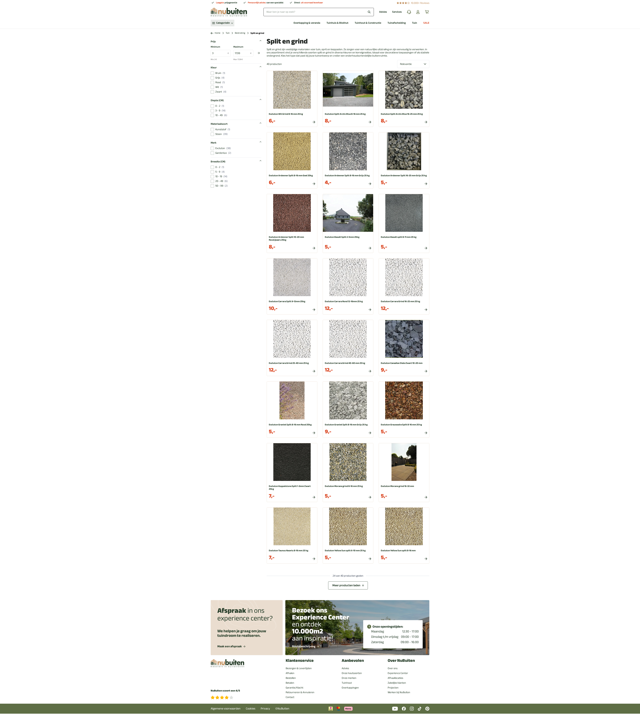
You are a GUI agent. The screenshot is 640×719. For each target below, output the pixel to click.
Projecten (393, 687)
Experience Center (398, 673)
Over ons (393, 668)
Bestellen (291, 677)
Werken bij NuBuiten (399, 692)
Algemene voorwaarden (225, 708)
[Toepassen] (258, 53)
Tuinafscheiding (397, 23)
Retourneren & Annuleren (300, 692)
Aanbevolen (353, 660)
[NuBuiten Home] (229, 12)
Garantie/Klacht (294, 687)
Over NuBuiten (401, 660)
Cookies (250, 708)
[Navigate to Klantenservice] (409, 12)
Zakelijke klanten (397, 682)
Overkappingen (350, 687)
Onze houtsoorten (352, 673)
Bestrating (240, 33)
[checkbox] (212, 73)
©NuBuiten (282, 708)
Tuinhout (347, 682)
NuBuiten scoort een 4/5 (225, 690)
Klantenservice (300, 660)
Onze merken (349, 677)
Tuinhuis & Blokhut (337, 23)
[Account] (418, 12)
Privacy (265, 708)
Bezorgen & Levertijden (299, 668)
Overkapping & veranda (307, 23)
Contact (290, 697)
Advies (383, 12)
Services (397, 12)
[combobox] (319, 12)
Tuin (414, 23)
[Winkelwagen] (427, 12)
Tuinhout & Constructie (368, 23)
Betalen (290, 682)
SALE (426, 23)
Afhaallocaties (395, 677)
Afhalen (290, 673)
